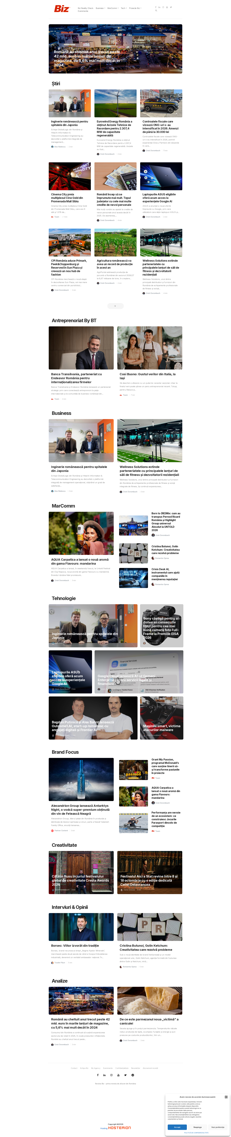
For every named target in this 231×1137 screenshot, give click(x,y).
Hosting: (104, 1128)
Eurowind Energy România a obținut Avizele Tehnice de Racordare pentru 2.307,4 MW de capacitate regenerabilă (114, 128)
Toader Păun (59, 963)
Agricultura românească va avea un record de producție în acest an (115, 264)
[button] (226, 1097)
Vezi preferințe (217, 1127)
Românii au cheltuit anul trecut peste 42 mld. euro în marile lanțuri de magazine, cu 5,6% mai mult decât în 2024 (80, 1023)
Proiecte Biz (134, 8)
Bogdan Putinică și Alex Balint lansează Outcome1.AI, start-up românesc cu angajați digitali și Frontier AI (83, 726)
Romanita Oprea (162, 558)
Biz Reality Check (85, 8)
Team (60, 51)
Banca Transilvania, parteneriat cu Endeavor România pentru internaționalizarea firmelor (76, 378)
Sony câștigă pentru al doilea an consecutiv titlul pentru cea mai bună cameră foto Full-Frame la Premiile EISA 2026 (161, 628)
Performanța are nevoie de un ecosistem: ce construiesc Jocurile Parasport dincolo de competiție (166, 819)
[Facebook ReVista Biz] (98, 1075)
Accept (177, 1127)
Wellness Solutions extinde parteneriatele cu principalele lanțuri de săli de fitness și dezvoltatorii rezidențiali (161, 267)
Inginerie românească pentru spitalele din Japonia (85, 636)
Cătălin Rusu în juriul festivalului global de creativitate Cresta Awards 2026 (80, 880)
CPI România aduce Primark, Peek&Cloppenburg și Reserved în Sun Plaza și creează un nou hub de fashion (69, 267)
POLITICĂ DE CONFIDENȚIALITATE (196, 1133)
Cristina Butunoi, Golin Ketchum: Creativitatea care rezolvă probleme (166, 550)
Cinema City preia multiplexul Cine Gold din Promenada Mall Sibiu (67, 198)
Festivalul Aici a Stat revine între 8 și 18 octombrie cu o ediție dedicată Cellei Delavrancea (149, 880)
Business (100, 8)
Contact (74, 1068)
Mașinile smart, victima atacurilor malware (161, 728)
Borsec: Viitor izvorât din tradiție (75, 945)
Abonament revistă (150, 1068)
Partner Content (61, 830)
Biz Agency (95, 1068)
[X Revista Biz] (104, 1075)
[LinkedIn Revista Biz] (125, 1075)
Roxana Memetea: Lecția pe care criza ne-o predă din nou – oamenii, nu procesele (87, 60)
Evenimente (83, 11)
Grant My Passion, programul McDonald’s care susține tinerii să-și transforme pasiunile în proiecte (166, 766)
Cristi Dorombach (107, 154)
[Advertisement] (115, 1106)
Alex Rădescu (60, 147)
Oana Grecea (152, 643)
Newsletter (135, 1068)
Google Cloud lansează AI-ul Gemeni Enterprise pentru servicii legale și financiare (126, 680)
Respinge (198, 1127)
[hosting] (119, 1128)
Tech (123, 8)
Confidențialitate (121, 1068)
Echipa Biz (84, 1068)
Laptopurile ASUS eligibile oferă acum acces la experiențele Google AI (159, 198)
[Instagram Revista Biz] (111, 1075)
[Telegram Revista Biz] (133, 1075)
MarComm (112, 8)
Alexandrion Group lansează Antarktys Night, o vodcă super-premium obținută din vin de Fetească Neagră (80, 809)
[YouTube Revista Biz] (118, 1075)
